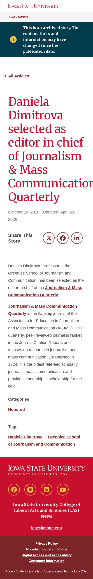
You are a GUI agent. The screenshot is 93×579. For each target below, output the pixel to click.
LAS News (18, 17)
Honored (16, 409)
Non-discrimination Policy (46, 549)
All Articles (18, 76)
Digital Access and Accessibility (47, 555)
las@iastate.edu (46, 528)
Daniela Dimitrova (25, 437)
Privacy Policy (46, 543)
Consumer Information (46, 561)
